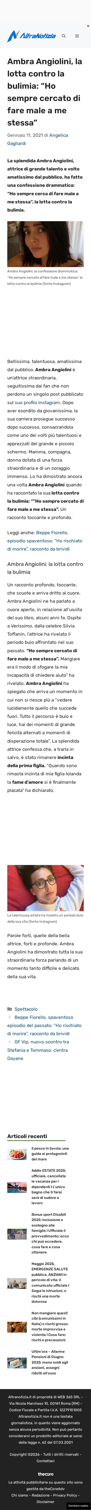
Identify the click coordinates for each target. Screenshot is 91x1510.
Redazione (41, 1495)
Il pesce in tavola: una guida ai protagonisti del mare (50, 1153)
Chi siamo (19, 1495)
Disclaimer (45, 1502)
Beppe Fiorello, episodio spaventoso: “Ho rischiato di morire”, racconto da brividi (44, 541)
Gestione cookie (78, 1505)
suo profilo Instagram (37, 402)
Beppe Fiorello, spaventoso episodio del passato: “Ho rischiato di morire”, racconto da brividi (44, 1025)
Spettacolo (26, 1009)
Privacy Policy (65, 1495)
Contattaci (46, 1461)
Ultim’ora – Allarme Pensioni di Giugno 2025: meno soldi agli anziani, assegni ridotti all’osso (50, 1362)
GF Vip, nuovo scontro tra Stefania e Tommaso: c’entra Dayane (38, 1050)
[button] (63, 36)
